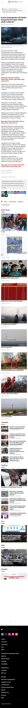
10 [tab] (24, 567)
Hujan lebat (12, 201)
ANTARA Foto (5, 692)
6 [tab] (15, 567)
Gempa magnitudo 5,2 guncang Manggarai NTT (14, 254)
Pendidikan (4, 664)
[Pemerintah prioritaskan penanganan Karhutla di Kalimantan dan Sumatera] (14, 361)
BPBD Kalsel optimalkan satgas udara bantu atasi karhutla (16, 493)
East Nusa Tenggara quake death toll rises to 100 (14, 231)
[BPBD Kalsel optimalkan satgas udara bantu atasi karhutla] (4, 493)
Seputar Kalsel (13, 9)
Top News (4, 465)
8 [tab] (19, 567)
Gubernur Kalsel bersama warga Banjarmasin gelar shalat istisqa (12, 561)
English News (5, 667)
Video (3, 545)
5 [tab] (18, 543)
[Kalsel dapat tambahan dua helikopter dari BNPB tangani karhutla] (4, 501)
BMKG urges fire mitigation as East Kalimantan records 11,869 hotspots (12, 300)
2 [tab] (12, 543)
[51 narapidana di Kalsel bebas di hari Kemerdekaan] (4, 515)
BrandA (3, 690)
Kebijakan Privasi (6, 682)
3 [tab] (14, 543)
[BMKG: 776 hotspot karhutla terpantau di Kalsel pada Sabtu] (14, 337)
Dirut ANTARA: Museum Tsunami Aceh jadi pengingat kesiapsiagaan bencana (13, 486)
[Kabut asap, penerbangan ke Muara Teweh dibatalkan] (14, 407)
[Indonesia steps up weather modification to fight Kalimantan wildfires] (14, 384)
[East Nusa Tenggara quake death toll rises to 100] (14, 222)
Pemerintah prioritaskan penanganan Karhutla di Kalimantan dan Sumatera (12, 369)
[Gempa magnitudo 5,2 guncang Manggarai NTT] (14, 245)
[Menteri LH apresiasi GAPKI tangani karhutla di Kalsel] (4, 429)
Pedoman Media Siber (7, 687)
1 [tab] (9, 543)
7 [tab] (17, 567)
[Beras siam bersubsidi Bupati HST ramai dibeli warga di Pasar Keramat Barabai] (4, 443)
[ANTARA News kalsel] (15, 1)
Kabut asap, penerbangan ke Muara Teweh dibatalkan (12, 415)
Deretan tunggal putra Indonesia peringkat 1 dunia (13, 616)
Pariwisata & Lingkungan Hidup (10, 653)
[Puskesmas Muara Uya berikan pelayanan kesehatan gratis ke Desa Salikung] (4, 450)
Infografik (4, 569)
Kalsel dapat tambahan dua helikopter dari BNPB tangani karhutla (17, 500)
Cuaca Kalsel (6, 204)
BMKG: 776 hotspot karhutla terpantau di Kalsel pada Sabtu (13, 346)
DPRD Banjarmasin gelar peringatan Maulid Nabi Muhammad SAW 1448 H (12, 537)
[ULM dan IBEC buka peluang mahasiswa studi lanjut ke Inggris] (4, 508)
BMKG (5, 201)
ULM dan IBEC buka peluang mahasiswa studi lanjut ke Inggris (17, 507)
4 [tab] (16, 543)
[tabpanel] (14, 533)
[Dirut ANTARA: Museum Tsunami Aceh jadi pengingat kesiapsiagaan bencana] (14, 477)
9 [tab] (22, 567)
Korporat (3, 695)
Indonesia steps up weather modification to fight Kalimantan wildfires (13, 392)
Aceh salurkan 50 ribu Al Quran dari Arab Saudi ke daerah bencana (16, 458)
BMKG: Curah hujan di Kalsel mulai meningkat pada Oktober (11, 323)
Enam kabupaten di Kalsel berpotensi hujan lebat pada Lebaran (12, 11)
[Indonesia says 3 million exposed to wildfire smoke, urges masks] (14, 268)
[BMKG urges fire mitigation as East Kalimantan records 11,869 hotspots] (14, 291)
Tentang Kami (5, 684)
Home (5, 9)
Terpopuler (4, 422)
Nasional (3, 656)
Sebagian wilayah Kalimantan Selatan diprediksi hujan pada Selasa (12, 79)
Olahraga (3, 661)
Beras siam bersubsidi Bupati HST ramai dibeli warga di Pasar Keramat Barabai (17, 443)
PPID (2, 697)
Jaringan (3, 677)
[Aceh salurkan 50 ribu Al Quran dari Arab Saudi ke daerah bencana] (4, 459)
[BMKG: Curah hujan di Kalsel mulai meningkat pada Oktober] (14, 314)
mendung (20, 201)
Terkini (3, 639)
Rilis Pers (3, 673)
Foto (2, 521)
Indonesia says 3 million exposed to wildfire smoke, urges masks (12, 277)
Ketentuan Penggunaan (8, 679)
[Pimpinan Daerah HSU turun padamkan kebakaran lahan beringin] (4, 436)
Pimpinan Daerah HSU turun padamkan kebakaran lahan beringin (17, 435)
